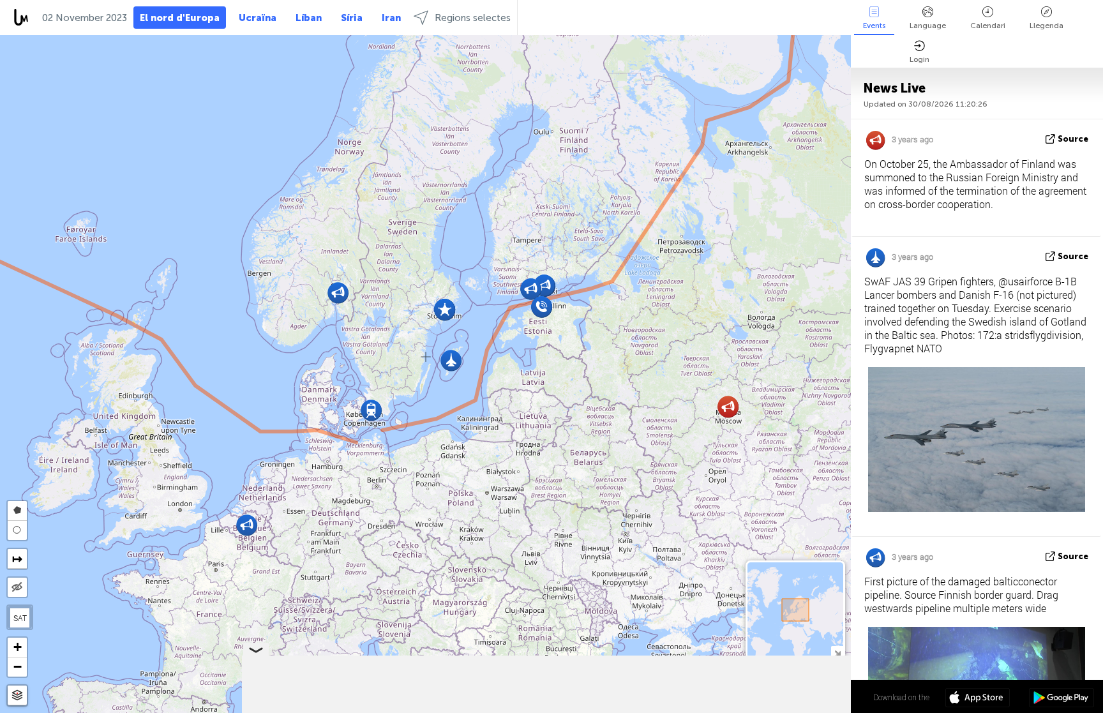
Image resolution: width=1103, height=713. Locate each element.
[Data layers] (17, 695)
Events (874, 25)
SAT (20, 618)
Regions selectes (473, 18)
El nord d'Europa (180, 18)
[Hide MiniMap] (837, 652)
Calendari (987, 25)
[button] (371, 410)
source (1073, 139)
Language (928, 25)
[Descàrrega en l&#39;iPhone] (977, 699)
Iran (391, 18)
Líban (309, 18)
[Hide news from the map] (17, 587)
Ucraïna (257, 18)
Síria (352, 18)
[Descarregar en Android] (1061, 699)
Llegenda (1046, 25)
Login (919, 59)
